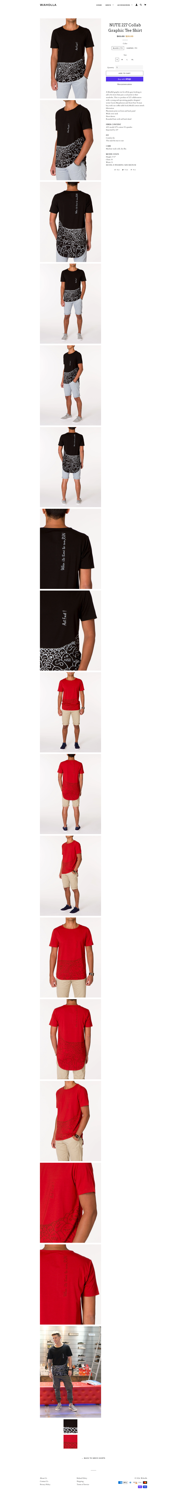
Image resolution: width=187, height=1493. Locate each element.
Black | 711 (118, 48)
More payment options (124, 84)
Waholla (48, 4)
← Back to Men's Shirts (93, 1458)
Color (125, 43)
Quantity (110, 67)
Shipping (80, 1481)
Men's (109, 5)
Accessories (124, 5)
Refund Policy (82, 1478)
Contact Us (44, 1481)
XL (132, 59)
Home (99, 5)
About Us (43, 1478)
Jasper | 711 (132, 48)
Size (125, 55)
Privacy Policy (45, 1484)
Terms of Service (83, 1484)
